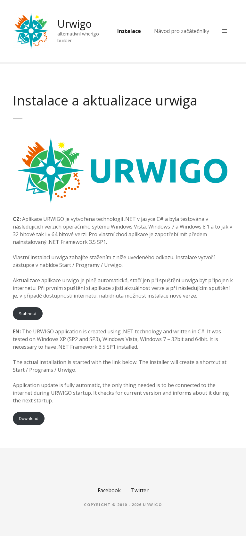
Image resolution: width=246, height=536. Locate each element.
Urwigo (74, 24)
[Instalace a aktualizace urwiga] (123, 138)
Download (28, 418)
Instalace (129, 31)
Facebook (109, 490)
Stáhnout (28, 313)
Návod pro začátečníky (181, 31)
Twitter (140, 490)
